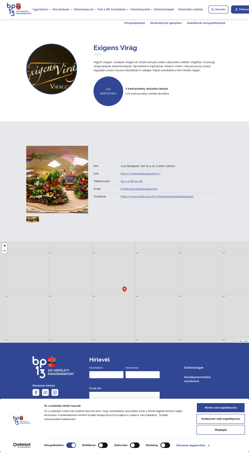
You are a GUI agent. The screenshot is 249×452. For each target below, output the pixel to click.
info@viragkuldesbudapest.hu (139, 188)
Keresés (220, 9)
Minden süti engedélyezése (221, 407)
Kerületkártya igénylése (166, 23)
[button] (124, 289)
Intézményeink (140, 9)
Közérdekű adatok (190, 9)
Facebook (100, 196)
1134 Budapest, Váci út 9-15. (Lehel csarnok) (148, 166)
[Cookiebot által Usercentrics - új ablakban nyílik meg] (22, 445)
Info (96, 166)
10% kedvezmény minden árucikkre (147, 93)
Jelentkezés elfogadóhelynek (206, 23)
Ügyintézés (40, 9)
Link (96, 173)
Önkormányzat (83, 9)
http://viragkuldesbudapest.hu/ (141, 173)
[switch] (103, 445)
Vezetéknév (96, 367)
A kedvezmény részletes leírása (147, 88)
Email (97, 188)
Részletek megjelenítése (191, 445)
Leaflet (244, 341)
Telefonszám (102, 181)
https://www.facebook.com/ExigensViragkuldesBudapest (157, 196)
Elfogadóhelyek (134, 23)
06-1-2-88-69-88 (132, 181)
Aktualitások (60, 9)
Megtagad (221, 429)
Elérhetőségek (164, 9)
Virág (98, 54)
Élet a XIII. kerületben (112, 9)
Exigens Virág (115, 48)
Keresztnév (132, 367)
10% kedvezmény (108, 91)
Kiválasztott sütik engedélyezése (220, 418)
